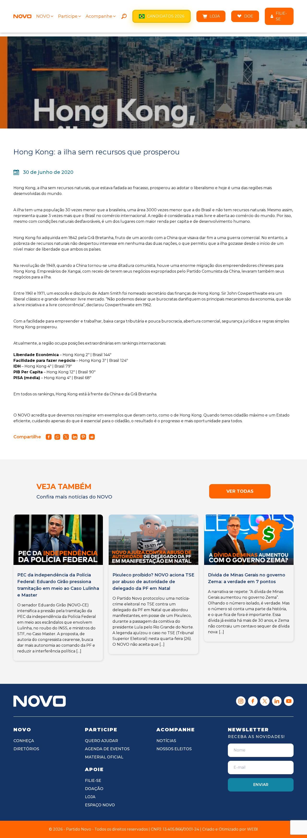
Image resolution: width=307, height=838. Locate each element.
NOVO (43, 16)
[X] (265, 701)
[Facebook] (253, 701)
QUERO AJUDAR (101, 740)
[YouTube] (289, 701)
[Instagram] (241, 701)
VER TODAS (240, 491)
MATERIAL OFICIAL (104, 757)
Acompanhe (99, 16)
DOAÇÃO (94, 788)
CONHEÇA (23, 740)
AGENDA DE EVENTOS (107, 749)
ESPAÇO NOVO (100, 805)
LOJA (215, 16)
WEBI (252, 829)
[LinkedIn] (277, 701)
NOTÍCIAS (166, 740)
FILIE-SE (281, 16)
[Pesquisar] (124, 16)
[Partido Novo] (39, 701)
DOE (248, 16)
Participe (67, 16)
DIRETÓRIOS (26, 749)
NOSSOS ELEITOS (174, 749)
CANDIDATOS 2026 (165, 16)
